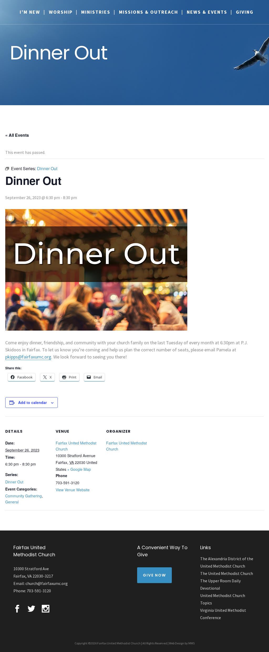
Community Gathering (23, 495)
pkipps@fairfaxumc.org (28, 357)
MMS (191, 643)
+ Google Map (79, 469)
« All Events (17, 135)
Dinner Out (14, 481)
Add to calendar (32, 402)
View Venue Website (73, 489)
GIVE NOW (154, 575)
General (12, 501)
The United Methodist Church (226, 573)
